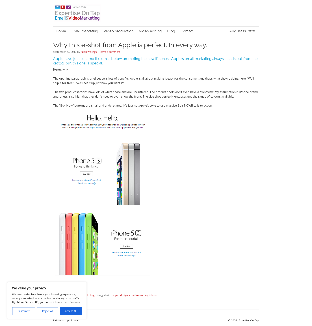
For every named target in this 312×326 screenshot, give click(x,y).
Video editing (150, 31)
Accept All (70, 311)
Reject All (47, 311)
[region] (47, 300)
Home (61, 31)
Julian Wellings (89, 51)
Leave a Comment (110, 51)
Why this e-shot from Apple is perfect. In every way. (130, 45)
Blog (171, 31)
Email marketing (85, 31)
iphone (153, 295)
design (124, 295)
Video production (118, 31)
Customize (24, 311)
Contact (187, 31)
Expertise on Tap (80, 13)
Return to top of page (66, 320)
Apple (115, 295)
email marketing (138, 295)
